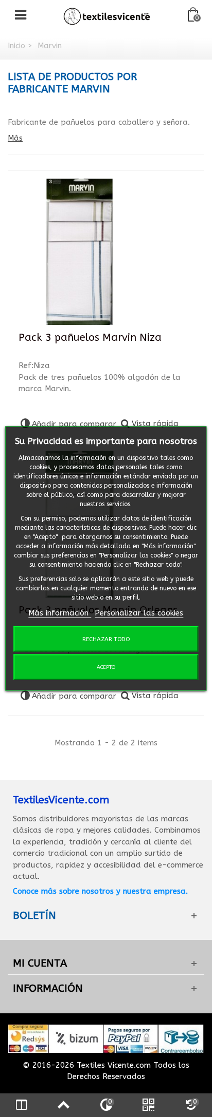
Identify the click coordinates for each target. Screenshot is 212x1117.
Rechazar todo (106, 639)
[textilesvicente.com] (107, 15)
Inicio (16, 45)
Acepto (106, 667)
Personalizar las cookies (139, 612)
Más (15, 138)
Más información (59, 612)
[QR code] (148, 1105)
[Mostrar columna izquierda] (21, 1105)
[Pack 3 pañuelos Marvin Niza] (79, 252)
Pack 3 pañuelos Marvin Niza (90, 337)
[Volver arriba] (63, 1105)
